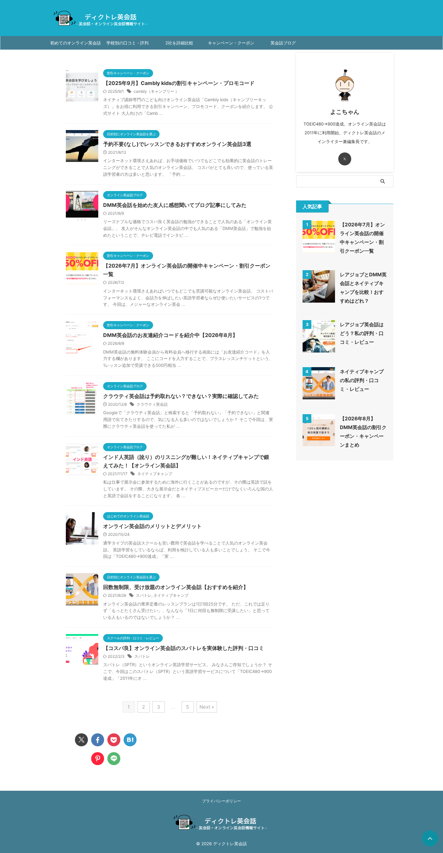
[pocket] (113, 739)
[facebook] (97, 739)
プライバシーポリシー (221, 801)
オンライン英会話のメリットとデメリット (152, 526)
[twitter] (81, 739)
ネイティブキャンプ (154, 473)
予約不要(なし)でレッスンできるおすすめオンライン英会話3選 (177, 144)
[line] (113, 758)
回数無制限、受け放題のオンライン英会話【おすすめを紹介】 (175, 587)
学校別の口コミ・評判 (127, 42)
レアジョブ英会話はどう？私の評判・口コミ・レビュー (362, 333)
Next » (206, 707)
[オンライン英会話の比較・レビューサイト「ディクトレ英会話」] (130, 739)
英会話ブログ (283, 42)
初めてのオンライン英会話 (75, 42)
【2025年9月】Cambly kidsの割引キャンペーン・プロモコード (179, 83)
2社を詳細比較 (179, 42)
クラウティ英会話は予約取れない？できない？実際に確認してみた (181, 396)
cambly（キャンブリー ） (156, 91)
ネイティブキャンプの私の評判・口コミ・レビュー (362, 380)
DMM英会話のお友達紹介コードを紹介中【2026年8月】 (170, 335)
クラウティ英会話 (152, 404)
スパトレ (143, 595)
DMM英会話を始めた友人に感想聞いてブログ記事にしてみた (174, 205)
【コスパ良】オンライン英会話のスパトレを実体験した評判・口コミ (183, 648)
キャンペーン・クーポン (231, 42)
